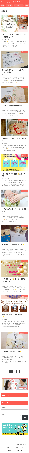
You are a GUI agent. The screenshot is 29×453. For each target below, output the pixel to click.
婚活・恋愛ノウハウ (18, 5)
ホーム (2, 5)
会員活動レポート (19, 448)
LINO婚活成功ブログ (11, 451)
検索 (2, 414)
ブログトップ (9, 5)
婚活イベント (10, 448)
